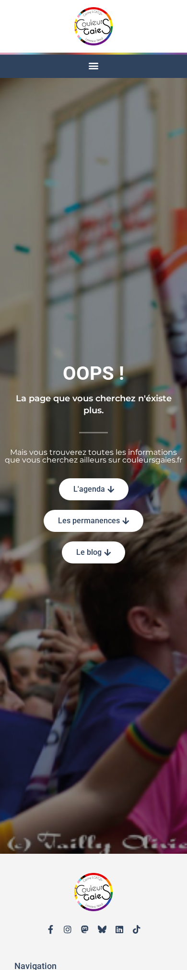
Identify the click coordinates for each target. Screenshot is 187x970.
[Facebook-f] (50, 929)
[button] (94, 65)
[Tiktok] (136, 929)
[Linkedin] (119, 929)
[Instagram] (67, 929)
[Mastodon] (85, 929)
